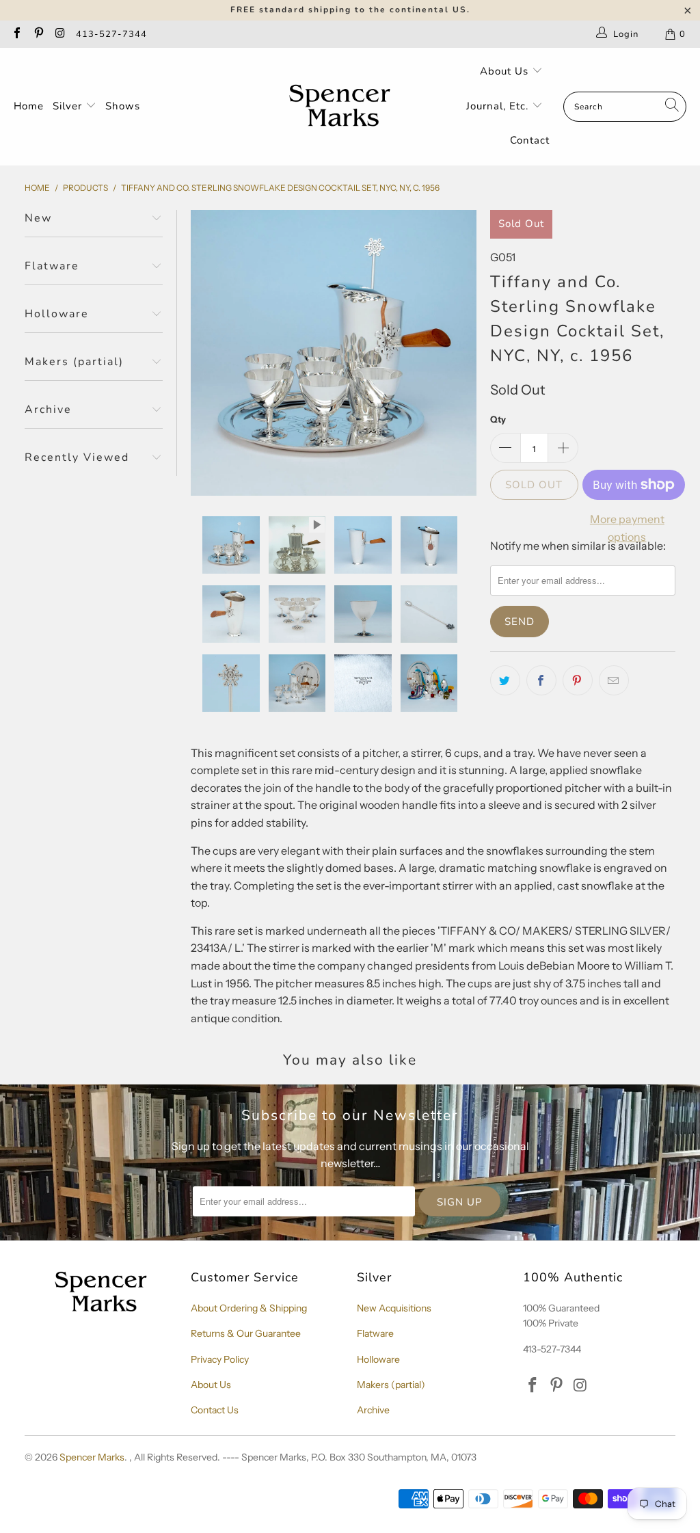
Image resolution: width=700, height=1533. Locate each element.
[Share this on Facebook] (541, 680)
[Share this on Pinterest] (578, 680)
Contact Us (215, 1410)
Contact (530, 140)
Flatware (375, 1333)
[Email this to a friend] (614, 680)
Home (29, 106)
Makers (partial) (391, 1384)
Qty (498, 419)
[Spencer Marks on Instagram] (59, 34)
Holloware (378, 1359)
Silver (69, 106)
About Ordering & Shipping (249, 1308)
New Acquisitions (394, 1308)
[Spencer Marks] (343, 106)
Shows (122, 106)
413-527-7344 (111, 34)
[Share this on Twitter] (505, 680)
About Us (506, 71)
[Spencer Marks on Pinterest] (37, 34)
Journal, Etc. (499, 106)
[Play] (333, 353)
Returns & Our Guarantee (246, 1333)
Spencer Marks (91, 1457)
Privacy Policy (220, 1359)
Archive (373, 1410)
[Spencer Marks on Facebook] (16, 34)
